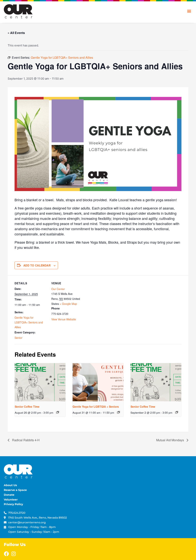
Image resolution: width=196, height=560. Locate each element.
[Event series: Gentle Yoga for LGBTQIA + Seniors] (118, 412)
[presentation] (40, 382)
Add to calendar (37, 265)
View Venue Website (63, 319)
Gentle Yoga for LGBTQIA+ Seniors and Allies (29, 322)
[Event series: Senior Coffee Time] (57, 412)
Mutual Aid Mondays (170, 440)
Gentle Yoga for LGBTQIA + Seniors (96, 406)
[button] (189, 11)
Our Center (58, 289)
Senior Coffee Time (27, 406)
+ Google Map (68, 304)
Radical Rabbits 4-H (25, 440)
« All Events (16, 33)
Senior (18, 338)
